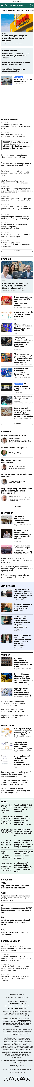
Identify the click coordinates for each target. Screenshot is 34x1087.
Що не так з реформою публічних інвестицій (16, 475)
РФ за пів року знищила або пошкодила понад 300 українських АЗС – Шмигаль (17, 560)
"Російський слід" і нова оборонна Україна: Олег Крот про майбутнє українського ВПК (15, 968)
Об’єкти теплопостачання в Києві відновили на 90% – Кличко (15, 576)
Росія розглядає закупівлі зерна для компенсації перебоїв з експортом (16, 200)
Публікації (11, 10)
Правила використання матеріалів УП (17, 1006)
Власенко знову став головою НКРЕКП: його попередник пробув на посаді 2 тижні (16, 910)
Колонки (20, 10)
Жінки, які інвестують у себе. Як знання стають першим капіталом (23, 607)
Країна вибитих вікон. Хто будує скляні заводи (23, 399)
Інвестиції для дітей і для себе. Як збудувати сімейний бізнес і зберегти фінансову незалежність (22, 640)
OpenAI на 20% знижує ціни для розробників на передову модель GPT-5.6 (17, 209)
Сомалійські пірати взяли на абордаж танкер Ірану (13, 70)
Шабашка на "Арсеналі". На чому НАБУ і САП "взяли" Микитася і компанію (15, 286)
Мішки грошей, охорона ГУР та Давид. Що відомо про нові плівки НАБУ (23, 327)
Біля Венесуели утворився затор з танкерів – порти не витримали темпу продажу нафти (16, 569)
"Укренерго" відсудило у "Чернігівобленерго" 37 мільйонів (15, 182)
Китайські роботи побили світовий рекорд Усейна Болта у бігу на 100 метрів (15, 173)
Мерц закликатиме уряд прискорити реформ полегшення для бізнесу (16, 164)
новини (4, 10)
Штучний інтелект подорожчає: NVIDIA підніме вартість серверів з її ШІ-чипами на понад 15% (23, 820)
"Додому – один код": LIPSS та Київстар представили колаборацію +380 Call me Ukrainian (16, 958)
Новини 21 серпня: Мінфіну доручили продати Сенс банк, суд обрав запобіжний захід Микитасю (23, 678)
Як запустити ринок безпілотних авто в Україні (22, 387)
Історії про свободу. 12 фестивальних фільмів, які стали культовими (23, 855)
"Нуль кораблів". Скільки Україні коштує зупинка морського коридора (23, 746)
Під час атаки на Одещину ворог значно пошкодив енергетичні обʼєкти (15, 56)
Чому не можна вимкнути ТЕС (14, 447)
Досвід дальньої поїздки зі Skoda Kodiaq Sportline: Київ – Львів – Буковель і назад (23, 867)
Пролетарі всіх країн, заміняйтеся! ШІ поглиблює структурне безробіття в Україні (22, 760)
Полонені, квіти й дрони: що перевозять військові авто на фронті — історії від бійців (16, 948)
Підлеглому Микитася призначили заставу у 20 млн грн (15, 717)
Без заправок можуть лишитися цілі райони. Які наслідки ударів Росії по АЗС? (23, 732)
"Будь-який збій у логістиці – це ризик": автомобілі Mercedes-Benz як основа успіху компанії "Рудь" (23, 594)
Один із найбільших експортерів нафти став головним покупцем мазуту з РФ (23, 549)
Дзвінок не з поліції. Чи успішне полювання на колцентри (23, 314)
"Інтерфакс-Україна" (24, 1020)
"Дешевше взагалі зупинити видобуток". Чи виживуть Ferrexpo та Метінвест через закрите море (23, 358)
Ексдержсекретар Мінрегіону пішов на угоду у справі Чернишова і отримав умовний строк (16, 898)
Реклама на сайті (12, 1001)
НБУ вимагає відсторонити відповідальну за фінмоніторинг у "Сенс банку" (23, 662)
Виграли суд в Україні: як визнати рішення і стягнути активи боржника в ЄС (16, 491)
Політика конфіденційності (17, 1003)
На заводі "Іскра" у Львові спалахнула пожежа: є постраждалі (16, 236)
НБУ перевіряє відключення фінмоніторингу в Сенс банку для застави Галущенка (15, 703)
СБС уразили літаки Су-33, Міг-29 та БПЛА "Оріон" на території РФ (23, 832)
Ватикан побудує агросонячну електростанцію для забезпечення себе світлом (15, 245)
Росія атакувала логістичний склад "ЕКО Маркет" (15, 933)
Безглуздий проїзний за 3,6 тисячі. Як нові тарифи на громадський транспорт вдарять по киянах (16, 774)
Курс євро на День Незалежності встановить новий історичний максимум (23, 692)
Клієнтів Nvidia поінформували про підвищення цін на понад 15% (15, 135)
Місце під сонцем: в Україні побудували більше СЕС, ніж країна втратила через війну (15, 790)
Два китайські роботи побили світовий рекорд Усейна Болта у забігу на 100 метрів (23, 844)
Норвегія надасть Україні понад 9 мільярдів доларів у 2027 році (15, 156)
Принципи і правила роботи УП (17, 1008)
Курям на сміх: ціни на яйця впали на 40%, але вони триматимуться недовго (23, 301)
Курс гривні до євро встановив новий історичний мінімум (15, 887)
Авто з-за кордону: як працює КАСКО (23, 80)
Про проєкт (23, 1001)
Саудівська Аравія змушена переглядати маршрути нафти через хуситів (16, 127)
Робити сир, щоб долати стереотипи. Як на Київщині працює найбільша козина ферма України (23, 412)
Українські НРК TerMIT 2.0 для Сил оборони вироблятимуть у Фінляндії (23, 808)
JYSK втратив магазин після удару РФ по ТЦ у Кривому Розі (16, 63)
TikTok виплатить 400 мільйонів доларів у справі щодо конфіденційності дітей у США (14, 227)
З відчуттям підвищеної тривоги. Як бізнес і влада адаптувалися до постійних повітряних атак (16, 782)
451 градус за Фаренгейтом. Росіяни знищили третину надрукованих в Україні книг (23, 342)
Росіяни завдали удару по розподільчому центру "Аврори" (14, 38)
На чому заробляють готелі (13, 435)
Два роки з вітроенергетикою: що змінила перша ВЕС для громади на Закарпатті (15, 978)
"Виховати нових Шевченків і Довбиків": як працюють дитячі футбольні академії (22, 373)
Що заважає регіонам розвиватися (11, 461)
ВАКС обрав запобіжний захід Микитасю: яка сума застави (13, 710)
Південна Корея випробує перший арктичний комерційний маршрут (15, 218)
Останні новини (9, 119)
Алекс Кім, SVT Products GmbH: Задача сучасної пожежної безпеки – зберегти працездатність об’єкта (22, 623)
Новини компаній (10, 941)
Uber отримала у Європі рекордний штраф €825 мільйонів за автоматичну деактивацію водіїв (17, 191)
